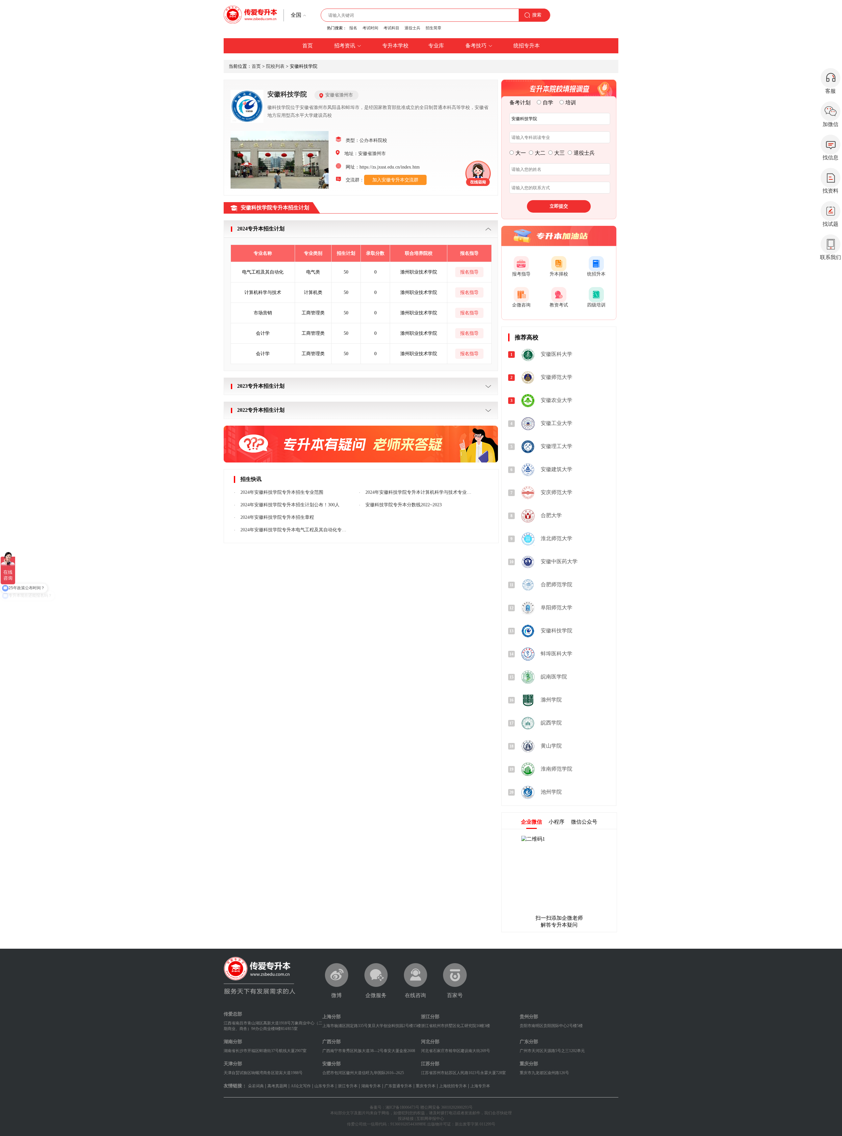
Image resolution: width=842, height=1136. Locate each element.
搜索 (536, 15)
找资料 (830, 191)
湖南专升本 (371, 1086)
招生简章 (433, 28)
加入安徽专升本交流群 (395, 179)
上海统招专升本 (453, 1086)
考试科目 (391, 28)
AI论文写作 (301, 1086)
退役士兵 (412, 28)
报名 (353, 28)
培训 (570, 102)
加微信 (830, 124)
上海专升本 (480, 1086)
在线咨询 (415, 995)
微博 (336, 995)
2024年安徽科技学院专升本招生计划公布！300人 (289, 504)
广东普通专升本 (398, 1086)
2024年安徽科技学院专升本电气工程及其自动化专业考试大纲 (293, 529)
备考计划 (520, 102)
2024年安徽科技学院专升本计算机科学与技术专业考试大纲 (418, 492)
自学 (548, 102)
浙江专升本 (348, 1086)
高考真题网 (277, 1086)
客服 (830, 91)
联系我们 (830, 257)
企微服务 (375, 995)
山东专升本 (324, 1086)
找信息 (830, 157)
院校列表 (275, 66)
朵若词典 (256, 1086)
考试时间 (370, 28)
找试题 (830, 224)
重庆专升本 (425, 1086)
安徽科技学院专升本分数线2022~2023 (403, 504)
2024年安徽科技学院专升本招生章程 (277, 517)
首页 (256, 66)
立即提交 (559, 206)
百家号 (455, 995)
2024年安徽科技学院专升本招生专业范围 (281, 492)
